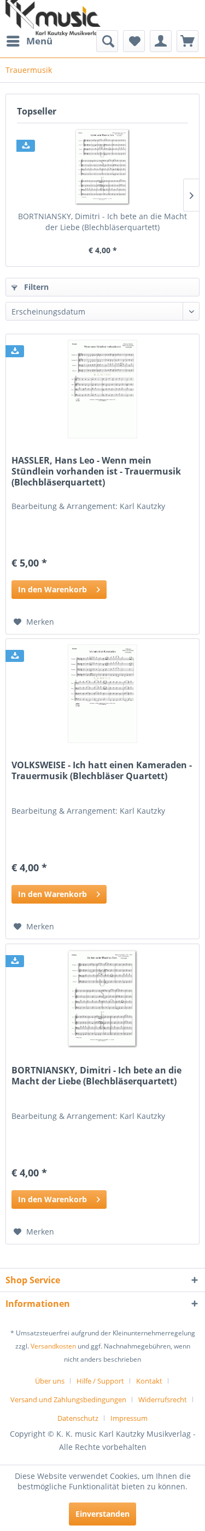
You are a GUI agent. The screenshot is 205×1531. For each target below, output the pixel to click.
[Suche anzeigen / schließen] (107, 41)
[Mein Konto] (161, 41)
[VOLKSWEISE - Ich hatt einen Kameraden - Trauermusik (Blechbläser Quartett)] (102, 693)
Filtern (35, 287)
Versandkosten (53, 1346)
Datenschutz (77, 1418)
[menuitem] (29, 41)
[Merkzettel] (134, 41)
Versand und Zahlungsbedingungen (68, 1399)
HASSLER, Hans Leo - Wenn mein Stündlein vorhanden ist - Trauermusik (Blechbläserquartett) (96, 471)
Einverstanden (102, 1514)
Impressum (129, 1418)
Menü (39, 41)
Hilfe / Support (100, 1381)
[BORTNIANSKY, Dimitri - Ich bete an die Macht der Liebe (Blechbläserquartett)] (102, 167)
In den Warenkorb (52, 589)
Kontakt (149, 1381)
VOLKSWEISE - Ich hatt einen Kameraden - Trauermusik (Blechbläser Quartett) (101, 770)
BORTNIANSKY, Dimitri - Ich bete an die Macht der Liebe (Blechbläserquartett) (102, 221)
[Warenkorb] (187, 41)
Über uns (50, 1381)
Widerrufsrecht (162, 1399)
